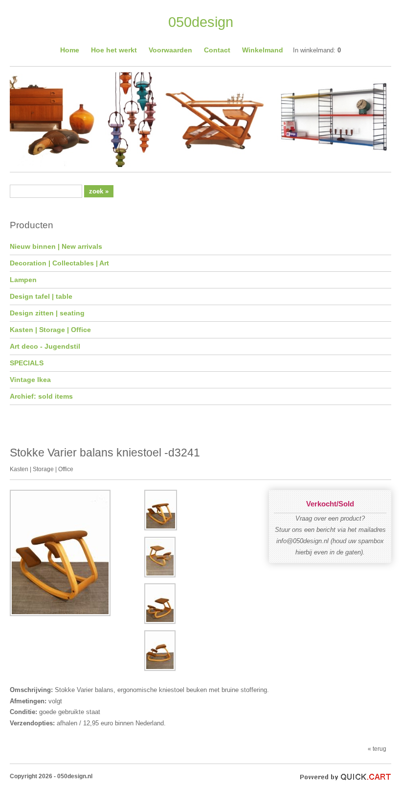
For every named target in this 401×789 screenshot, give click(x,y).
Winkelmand (262, 50)
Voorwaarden (170, 50)
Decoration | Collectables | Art (59, 263)
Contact (217, 50)
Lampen (23, 280)
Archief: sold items (41, 396)
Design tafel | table (41, 296)
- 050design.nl (73, 776)
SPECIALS (27, 363)
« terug (377, 748)
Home (69, 50)
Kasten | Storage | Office (50, 330)
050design (200, 22)
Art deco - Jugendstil (45, 346)
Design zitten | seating (47, 313)
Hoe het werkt (114, 50)
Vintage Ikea (30, 379)
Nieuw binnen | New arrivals (56, 246)
